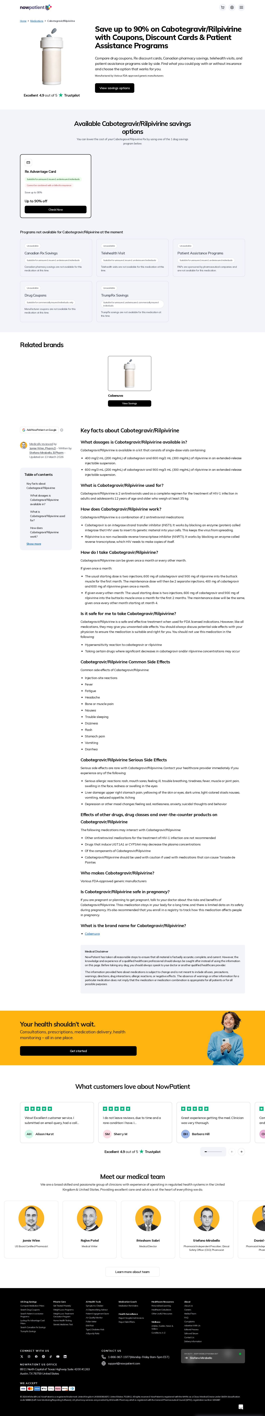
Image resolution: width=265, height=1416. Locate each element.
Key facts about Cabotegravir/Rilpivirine (40, 486)
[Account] (232, 7)
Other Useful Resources (161, 1313)
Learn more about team (132, 1272)
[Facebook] (36, 1356)
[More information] (61, 430)
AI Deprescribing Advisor (97, 1309)
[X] (22, 1356)
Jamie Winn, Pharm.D (42, 448)
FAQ (186, 1317)
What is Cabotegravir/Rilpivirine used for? (47, 516)
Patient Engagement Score (97, 1313)
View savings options (115, 88)
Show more (33, 544)
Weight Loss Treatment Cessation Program (63, 1315)
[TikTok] (50, 1356)
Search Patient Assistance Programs (31, 1315)
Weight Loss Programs (63, 1309)
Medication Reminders (128, 1305)
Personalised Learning (161, 1305)
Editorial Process (191, 1329)
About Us (188, 1305)
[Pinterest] (43, 1356)
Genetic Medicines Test (63, 1324)
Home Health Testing (62, 1320)
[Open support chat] (241, 1407)
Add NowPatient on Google (41, 429)
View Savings (129, 403)
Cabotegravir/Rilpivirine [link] (61, 21)
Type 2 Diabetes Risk (95, 1329)
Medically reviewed (41, 444)
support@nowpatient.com (124, 1363)
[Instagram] (29, 1356)
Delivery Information (193, 1341)
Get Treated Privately (62, 1305)
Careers (187, 1309)
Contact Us (189, 1337)
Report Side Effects (127, 1322)
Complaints (189, 1321)
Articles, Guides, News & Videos (162, 1327)
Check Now (55, 209)
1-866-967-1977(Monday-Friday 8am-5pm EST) (138, 1357)
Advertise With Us (192, 1325)
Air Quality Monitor (94, 1317)
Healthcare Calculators (161, 1309)
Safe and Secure (191, 1333)
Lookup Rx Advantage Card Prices (32, 1322)
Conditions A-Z (158, 1332)
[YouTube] (58, 1356)
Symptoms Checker (94, 1305)
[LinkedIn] (65, 1356)
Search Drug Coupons (30, 1309)
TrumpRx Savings (28, 1331)
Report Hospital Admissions (131, 1318)
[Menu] (241, 7)
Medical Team (190, 1313)
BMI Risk (90, 1325)
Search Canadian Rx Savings (33, 1327)
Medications (36, 21)
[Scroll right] (241, 1151)
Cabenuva (92, 934)
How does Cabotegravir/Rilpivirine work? (44, 532)
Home (23, 21)
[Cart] (222, 7)
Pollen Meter (91, 1321)
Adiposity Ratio (92, 1333)
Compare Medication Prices (32, 1305)
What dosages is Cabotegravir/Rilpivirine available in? (44, 500)
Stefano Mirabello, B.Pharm (46, 452)
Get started (78, 1051)
